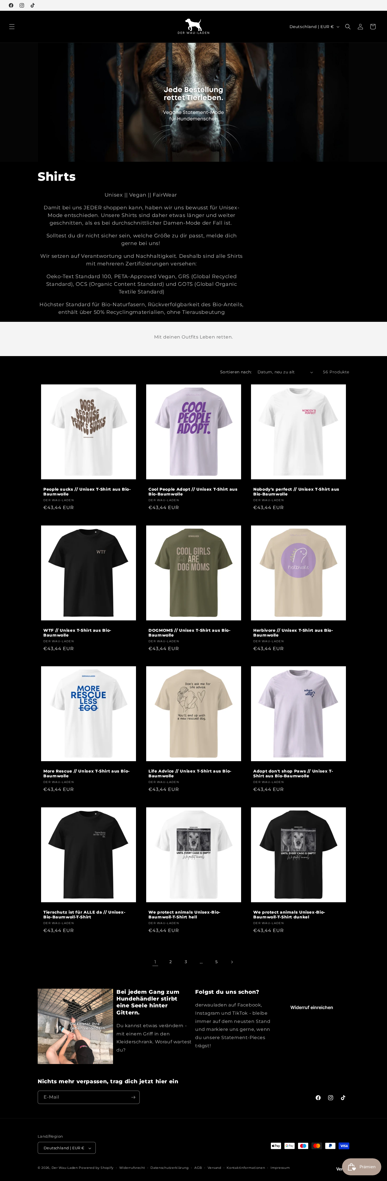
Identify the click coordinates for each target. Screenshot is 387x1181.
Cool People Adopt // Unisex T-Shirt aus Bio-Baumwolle (193, 492)
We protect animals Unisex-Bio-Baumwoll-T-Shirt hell (184, 915)
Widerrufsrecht (132, 1168)
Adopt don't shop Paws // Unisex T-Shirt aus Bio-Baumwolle (293, 773)
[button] (12, 26)
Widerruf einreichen (311, 1007)
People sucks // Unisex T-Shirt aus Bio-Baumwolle (87, 492)
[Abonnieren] (133, 1097)
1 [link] (155, 962)
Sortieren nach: (236, 371)
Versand (214, 1168)
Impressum (280, 1168)
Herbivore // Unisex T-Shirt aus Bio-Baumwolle (293, 632)
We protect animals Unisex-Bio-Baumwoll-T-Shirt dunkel (289, 915)
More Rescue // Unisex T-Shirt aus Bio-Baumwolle (86, 773)
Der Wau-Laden (65, 1168)
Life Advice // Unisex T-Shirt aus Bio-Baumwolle (189, 773)
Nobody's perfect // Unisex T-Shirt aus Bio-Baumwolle (296, 492)
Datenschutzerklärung (169, 1168)
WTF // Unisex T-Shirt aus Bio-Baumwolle (77, 632)
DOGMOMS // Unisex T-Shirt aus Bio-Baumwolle (189, 632)
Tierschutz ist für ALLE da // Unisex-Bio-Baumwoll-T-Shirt (84, 915)
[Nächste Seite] (232, 962)
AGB (198, 1168)
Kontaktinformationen (246, 1168)
